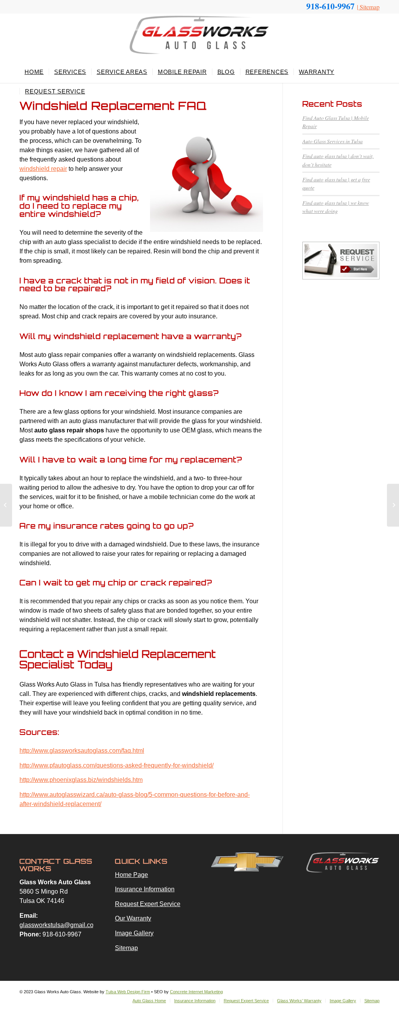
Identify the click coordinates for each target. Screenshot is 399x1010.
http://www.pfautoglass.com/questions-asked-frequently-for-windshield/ (116, 765)
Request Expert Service (147, 904)
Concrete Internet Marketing (196, 991)
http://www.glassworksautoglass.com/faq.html (81, 750)
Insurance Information (145, 889)
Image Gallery (134, 933)
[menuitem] (34, 72)
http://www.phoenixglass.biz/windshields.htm (81, 779)
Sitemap (370, 7)
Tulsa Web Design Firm (128, 991)
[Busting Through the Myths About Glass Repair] (6, 505)
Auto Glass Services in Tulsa (332, 141)
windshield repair (43, 168)
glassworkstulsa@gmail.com (59, 925)
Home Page (131, 874)
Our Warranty (133, 918)
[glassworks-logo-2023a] (199, 38)
